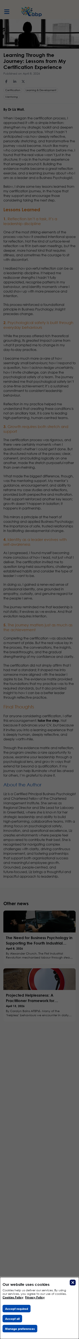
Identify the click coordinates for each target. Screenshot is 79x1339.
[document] (39, 1308)
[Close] (73, 1282)
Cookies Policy (13, 1297)
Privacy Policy (35, 1297)
